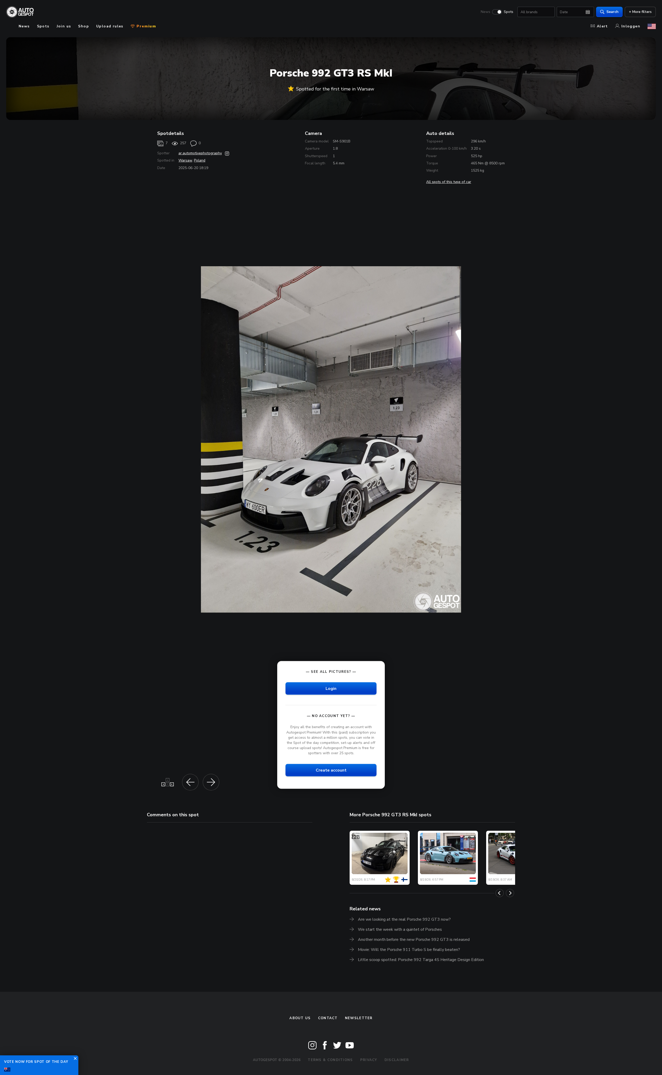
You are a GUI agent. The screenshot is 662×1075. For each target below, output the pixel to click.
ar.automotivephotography (200, 153)
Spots (508, 12)
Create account (331, 770)
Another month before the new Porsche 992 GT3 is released (414, 939)
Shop (83, 26)
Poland (199, 160)
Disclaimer (397, 1060)
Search (612, 11)
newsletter (359, 1018)
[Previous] (499, 893)
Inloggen (630, 26)
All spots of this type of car (448, 181)
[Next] (510, 893)
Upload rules (109, 26)
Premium (145, 26)
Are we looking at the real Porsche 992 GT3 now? (404, 919)
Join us (64, 26)
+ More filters (640, 11)
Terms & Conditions (330, 1060)
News (485, 12)
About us (300, 1018)
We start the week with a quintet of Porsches (400, 929)
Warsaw (185, 160)
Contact (328, 1018)
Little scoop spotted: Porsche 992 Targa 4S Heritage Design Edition (421, 960)
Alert (602, 26)
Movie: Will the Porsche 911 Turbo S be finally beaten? (409, 949)
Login (331, 688)
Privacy (368, 1060)
